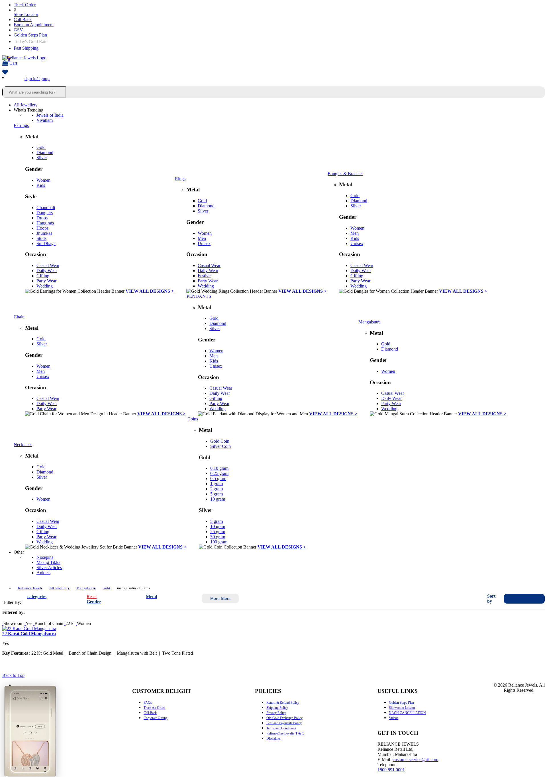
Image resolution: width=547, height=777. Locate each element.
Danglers (44, 212)
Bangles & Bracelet (345, 173)
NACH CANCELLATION (407, 713)
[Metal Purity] (65, 623)
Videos (393, 718)
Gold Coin (219, 441)
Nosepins (44, 557)
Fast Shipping (26, 48)
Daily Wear (46, 270)
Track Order (25, 4)
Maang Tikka (48, 562)
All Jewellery (26, 104)
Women (43, 180)
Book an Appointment (34, 24)
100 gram (218, 541)
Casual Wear (47, 265)
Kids (40, 185)
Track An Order (154, 708)
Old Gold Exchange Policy (284, 718)
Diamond (44, 152)
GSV (18, 29)
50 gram (217, 536)
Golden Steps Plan (30, 35)
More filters (220, 598)
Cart (12, 61)
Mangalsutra (369, 321)
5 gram (216, 493)
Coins (192, 418)
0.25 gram (219, 473)
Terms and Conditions (281, 728)
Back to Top (13, 675)
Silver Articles (49, 567)
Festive (204, 275)
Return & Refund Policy (282, 703)
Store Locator (26, 14)
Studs (41, 238)
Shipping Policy (277, 708)
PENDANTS (199, 296)
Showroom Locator (402, 708)
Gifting (42, 275)
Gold (41, 147)
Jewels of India (50, 115)
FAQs (148, 703)
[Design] (33, 623)
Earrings (21, 125)
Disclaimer (273, 738)
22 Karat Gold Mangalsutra (29, 633)
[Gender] (76, 623)
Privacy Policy (276, 713)
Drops (42, 217)
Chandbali (45, 207)
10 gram (217, 499)
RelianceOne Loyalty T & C (285, 733)
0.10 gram (219, 468)
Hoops (42, 228)
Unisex (204, 243)
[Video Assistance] (25, 623)
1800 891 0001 (391, 769)
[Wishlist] (5, 72)
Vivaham (44, 120)
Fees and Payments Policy (284, 723)
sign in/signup (37, 78)
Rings (180, 178)
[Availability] (2, 623)
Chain (19, 316)
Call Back (23, 19)
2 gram (216, 488)
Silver (41, 157)
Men (202, 238)
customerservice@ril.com (415, 759)
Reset (92, 596)
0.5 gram (218, 478)
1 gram (216, 483)
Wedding (44, 286)
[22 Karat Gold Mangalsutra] (29, 628)
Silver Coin (220, 446)
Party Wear (46, 280)
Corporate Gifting (156, 718)
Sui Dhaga (46, 243)
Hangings (45, 222)
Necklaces (23, 444)
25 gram (217, 531)
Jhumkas (44, 233)
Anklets (43, 572)
